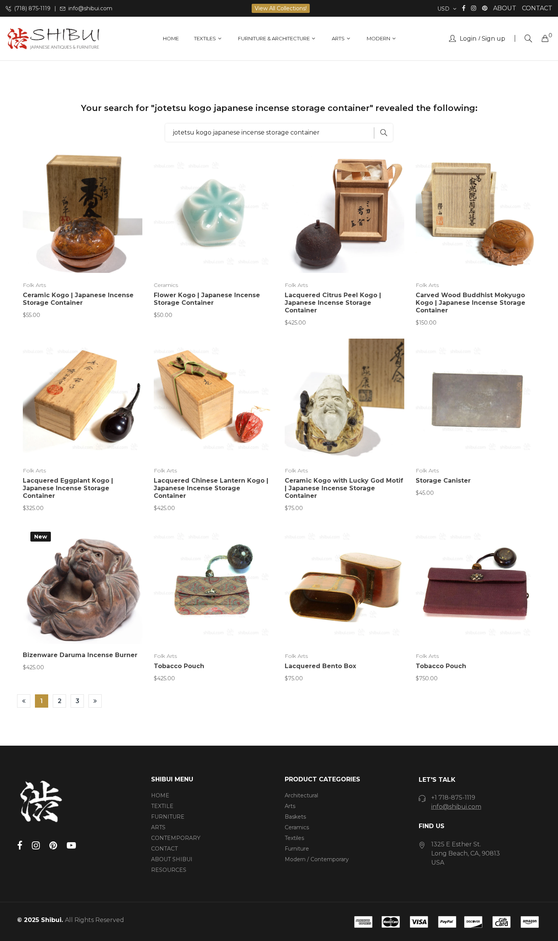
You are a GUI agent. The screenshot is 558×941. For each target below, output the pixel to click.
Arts (290, 806)
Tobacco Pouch (179, 666)
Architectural (301, 795)
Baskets (295, 816)
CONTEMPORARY (175, 838)
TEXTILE (162, 806)
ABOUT (504, 8)
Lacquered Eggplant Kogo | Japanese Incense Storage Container (68, 488)
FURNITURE (167, 816)
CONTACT (537, 8)
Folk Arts (34, 285)
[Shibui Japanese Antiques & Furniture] (53, 38)
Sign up (493, 38)
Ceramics (166, 285)
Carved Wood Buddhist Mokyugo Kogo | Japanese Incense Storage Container (470, 302)
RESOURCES (168, 870)
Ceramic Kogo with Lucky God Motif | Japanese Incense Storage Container (344, 488)
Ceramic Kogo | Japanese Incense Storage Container (78, 298)
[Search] (528, 39)
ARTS (158, 827)
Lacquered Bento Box (320, 666)
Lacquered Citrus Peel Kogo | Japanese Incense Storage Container (333, 302)
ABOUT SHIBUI (171, 859)
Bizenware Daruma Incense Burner (80, 655)
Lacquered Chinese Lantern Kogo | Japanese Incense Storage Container (211, 488)
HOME (160, 795)
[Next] (95, 701)
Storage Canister (443, 480)
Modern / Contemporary (317, 859)
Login (468, 38)
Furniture (297, 848)
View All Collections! (281, 8)
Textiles (294, 838)
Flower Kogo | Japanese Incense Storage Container (207, 298)
